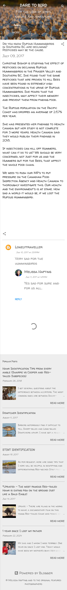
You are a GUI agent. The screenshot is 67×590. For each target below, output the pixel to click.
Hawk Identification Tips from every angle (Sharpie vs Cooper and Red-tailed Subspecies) (26, 372)
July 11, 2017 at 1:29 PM (36, 277)
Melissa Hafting (37, 271)
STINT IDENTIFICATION (18, 450)
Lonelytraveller (29, 247)
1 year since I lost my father (22, 531)
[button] (63, 44)
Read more (57, 403)
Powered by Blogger (35, 573)
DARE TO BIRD (33, 5)
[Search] (63, 6)
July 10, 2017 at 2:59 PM (27, 252)
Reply (18, 299)
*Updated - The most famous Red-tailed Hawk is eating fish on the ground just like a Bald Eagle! (29, 490)
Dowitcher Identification (19, 413)
